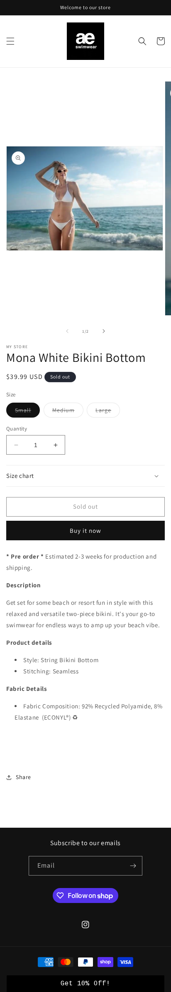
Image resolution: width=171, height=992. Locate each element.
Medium (67, 412)
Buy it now (85, 530)
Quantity (16, 428)
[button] (10, 41)
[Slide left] (67, 331)
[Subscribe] (133, 866)
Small (27, 412)
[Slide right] (104, 331)
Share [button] (23, 777)
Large (107, 412)
